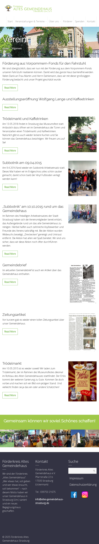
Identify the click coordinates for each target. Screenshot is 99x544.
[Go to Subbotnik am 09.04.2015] (82, 178)
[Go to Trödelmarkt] (82, 381)
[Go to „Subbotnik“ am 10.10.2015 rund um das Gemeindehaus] (82, 213)
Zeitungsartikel (14, 315)
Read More (10, 87)
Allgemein (17, 48)
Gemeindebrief (14, 265)
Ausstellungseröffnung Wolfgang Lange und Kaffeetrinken (48, 99)
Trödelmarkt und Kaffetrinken (25, 119)
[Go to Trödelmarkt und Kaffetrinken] (82, 134)
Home (5, 48)
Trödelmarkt (11, 363)
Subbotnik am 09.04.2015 (22, 163)
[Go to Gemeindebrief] (82, 283)
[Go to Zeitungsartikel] (82, 333)
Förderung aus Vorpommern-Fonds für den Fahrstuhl (44, 63)
